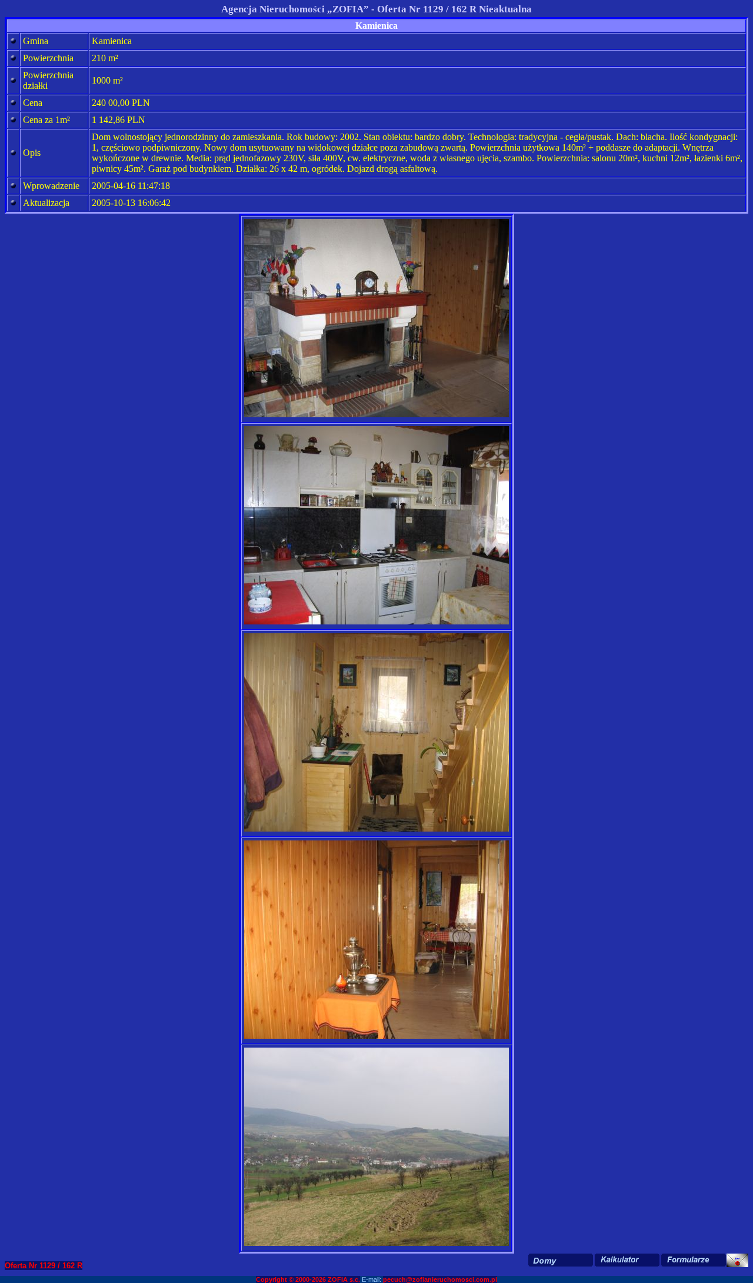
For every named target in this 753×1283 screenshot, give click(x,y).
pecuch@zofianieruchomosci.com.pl (440, 1279)
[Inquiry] (737, 1260)
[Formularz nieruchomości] (693, 1260)
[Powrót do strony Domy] (560, 1260)
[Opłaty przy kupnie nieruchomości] (627, 1260)
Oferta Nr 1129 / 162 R (43, 1265)
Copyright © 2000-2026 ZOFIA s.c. (308, 1279)
